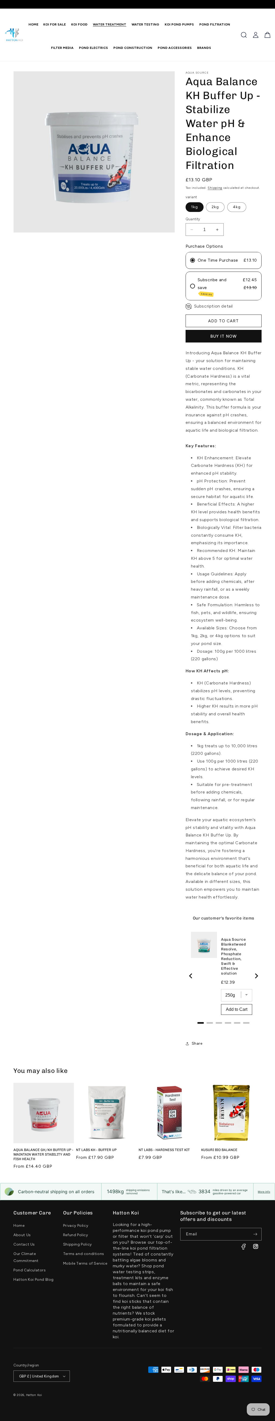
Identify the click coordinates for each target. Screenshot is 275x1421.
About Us (22, 1235)
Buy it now (223, 336)
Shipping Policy (77, 1244)
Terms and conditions (83, 1254)
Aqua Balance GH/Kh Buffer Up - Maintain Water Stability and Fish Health (43, 1154)
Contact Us (24, 1244)
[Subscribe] (255, 1234)
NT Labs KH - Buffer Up (96, 1150)
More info (264, 1191)
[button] (78, 24)
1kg (194, 207)
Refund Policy (75, 1235)
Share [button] (197, 1043)
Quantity (193, 219)
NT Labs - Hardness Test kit (164, 1150)
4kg (237, 207)
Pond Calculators (29, 1270)
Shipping (215, 188)
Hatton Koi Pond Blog (33, 1279)
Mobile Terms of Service (85, 1263)
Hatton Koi (34, 1395)
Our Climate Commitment (26, 1257)
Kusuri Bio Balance (219, 1150)
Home (18, 1225)
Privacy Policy (75, 1225)
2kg (215, 207)
